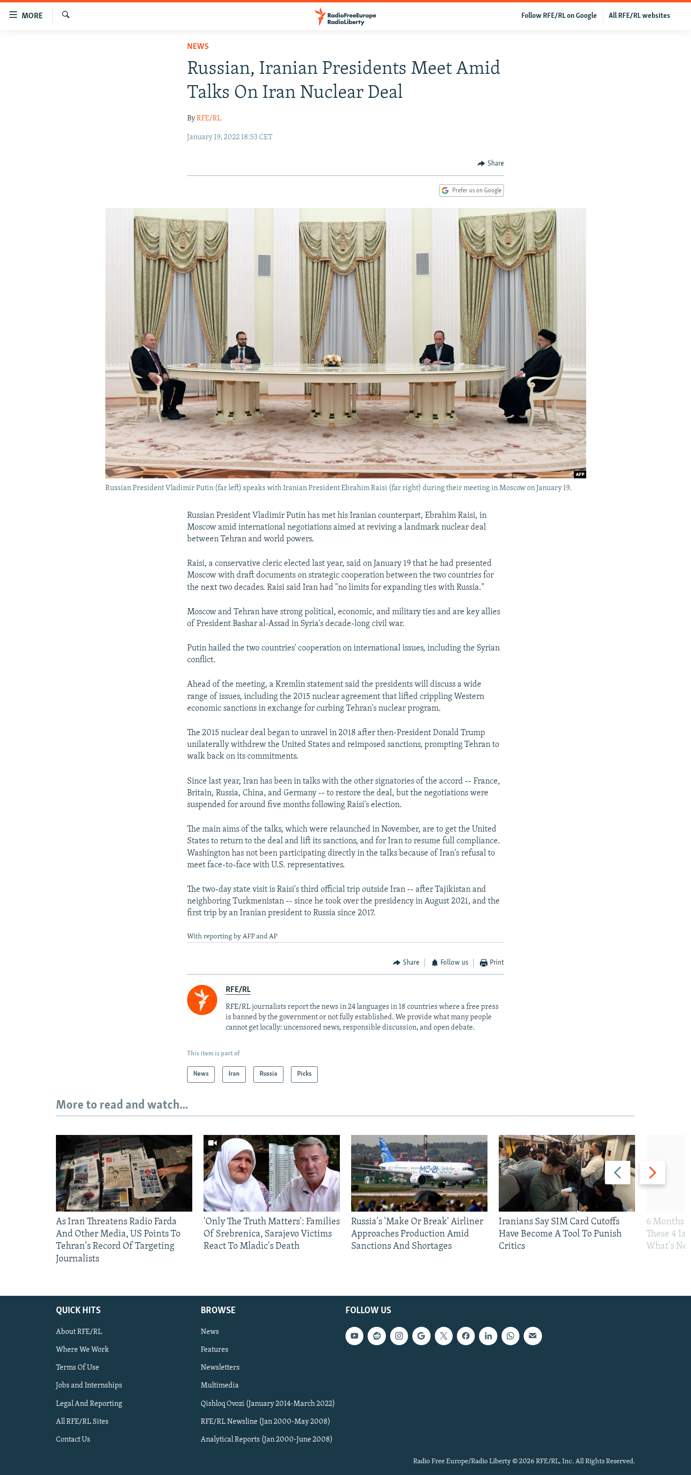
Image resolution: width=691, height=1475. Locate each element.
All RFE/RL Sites (82, 1421)
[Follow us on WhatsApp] (510, 1336)
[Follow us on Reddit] (376, 1336)
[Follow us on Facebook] (466, 1336)
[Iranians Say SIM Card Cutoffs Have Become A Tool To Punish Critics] (567, 1173)
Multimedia (220, 1385)
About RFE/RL (79, 1332)
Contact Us (73, 1439)
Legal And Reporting (89, 1403)
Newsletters (220, 1368)
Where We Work (82, 1350)
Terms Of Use (77, 1368)
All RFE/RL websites (639, 16)
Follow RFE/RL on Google (559, 16)
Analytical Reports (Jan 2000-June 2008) (267, 1439)
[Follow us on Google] (421, 1336)
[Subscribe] (533, 1336)
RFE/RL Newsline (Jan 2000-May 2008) (265, 1421)
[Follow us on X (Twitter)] (444, 1336)
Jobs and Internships (89, 1385)
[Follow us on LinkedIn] (488, 1336)
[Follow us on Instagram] (399, 1336)
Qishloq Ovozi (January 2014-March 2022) (268, 1403)
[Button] (491, 164)
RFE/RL (208, 118)
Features (214, 1350)
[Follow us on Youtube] (354, 1336)
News (198, 47)
